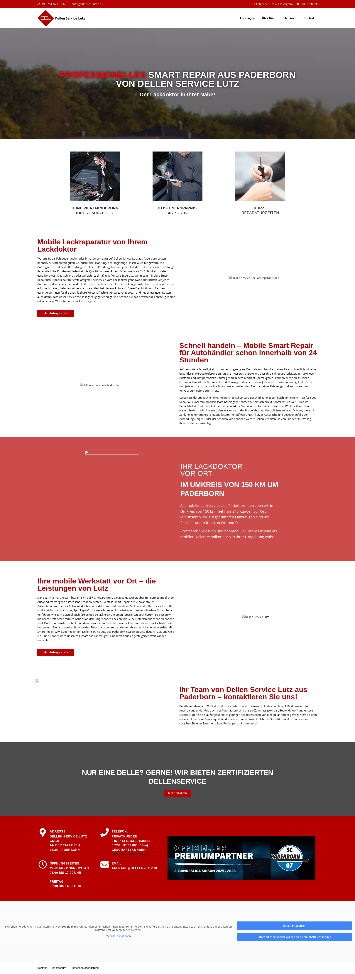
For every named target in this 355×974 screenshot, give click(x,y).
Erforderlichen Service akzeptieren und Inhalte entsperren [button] (294, 937)
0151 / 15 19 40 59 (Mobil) (131, 854)
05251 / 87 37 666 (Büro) (130, 845)
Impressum (59, 967)
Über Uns (268, 18)
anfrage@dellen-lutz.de (135, 868)
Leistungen (247, 18)
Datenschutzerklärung (85, 967)
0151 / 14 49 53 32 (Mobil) (131, 840)
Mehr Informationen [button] (118, 936)
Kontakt (309, 18)
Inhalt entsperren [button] (294, 925)
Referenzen (289, 18)
